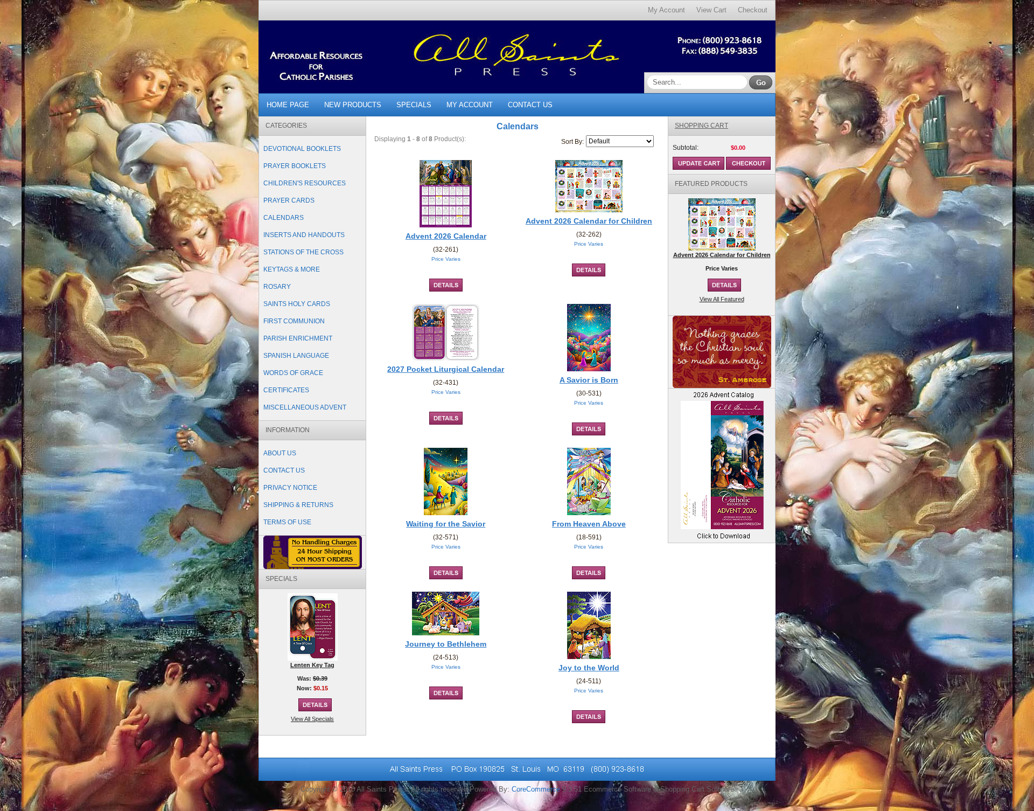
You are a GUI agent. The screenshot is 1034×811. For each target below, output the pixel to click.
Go (760, 82)
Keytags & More (291, 269)
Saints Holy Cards (296, 304)
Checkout (752, 10)
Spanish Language (296, 355)
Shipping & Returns (298, 505)
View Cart (711, 10)
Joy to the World (588, 667)
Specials (413, 105)
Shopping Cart (701, 125)
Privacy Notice (290, 487)
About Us (279, 453)
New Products (352, 105)
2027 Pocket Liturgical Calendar (445, 369)
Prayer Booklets (294, 166)
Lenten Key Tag (312, 665)
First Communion (294, 321)
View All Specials (312, 719)
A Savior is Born (589, 380)
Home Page (288, 105)
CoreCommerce (536, 789)
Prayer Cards (289, 200)
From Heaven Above (589, 523)
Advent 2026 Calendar (446, 236)
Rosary (277, 286)
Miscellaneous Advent (304, 407)
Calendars (283, 217)
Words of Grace (293, 373)
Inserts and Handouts (304, 235)
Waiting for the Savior (445, 523)
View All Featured (722, 299)
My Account (666, 10)
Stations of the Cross (303, 252)
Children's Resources (304, 183)
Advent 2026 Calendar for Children (589, 221)
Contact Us (530, 105)
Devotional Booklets (302, 149)
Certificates (286, 390)
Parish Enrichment (297, 338)
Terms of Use (287, 522)
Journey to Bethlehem (445, 644)
